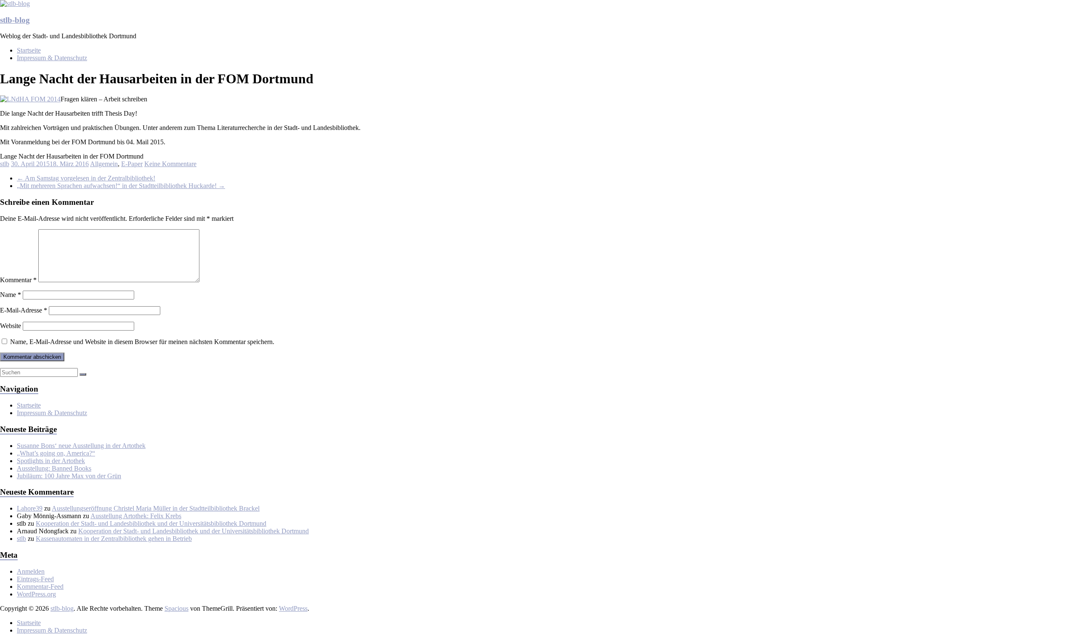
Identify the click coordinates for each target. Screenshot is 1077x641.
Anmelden (31, 571)
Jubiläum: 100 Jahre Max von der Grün (69, 475)
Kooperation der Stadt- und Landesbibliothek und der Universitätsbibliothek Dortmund (151, 523)
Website (10, 325)
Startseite (29, 50)
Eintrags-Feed (35, 579)
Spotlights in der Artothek (51, 460)
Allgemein (104, 163)
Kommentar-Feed (40, 586)
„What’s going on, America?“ (56, 453)
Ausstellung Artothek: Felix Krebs (135, 515)
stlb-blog (15, 20)
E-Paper (132, 163)
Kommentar (18, 279)
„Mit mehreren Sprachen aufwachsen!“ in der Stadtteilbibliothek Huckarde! (121, 185)
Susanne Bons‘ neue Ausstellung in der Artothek (81, 445)
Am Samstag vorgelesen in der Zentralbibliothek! (86, 178)
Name (10, 294)
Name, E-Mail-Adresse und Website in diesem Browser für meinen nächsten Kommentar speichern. (142, 341)
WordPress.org (36, 594)
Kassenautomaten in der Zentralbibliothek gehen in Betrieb (114, 538)
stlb (4, 163)
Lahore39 (29, 508)
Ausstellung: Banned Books (54, 468)
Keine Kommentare (170, 163)
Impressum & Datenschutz (52, 57)
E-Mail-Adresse (23, 310)
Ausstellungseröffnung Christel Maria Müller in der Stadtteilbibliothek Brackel (156, 508)
